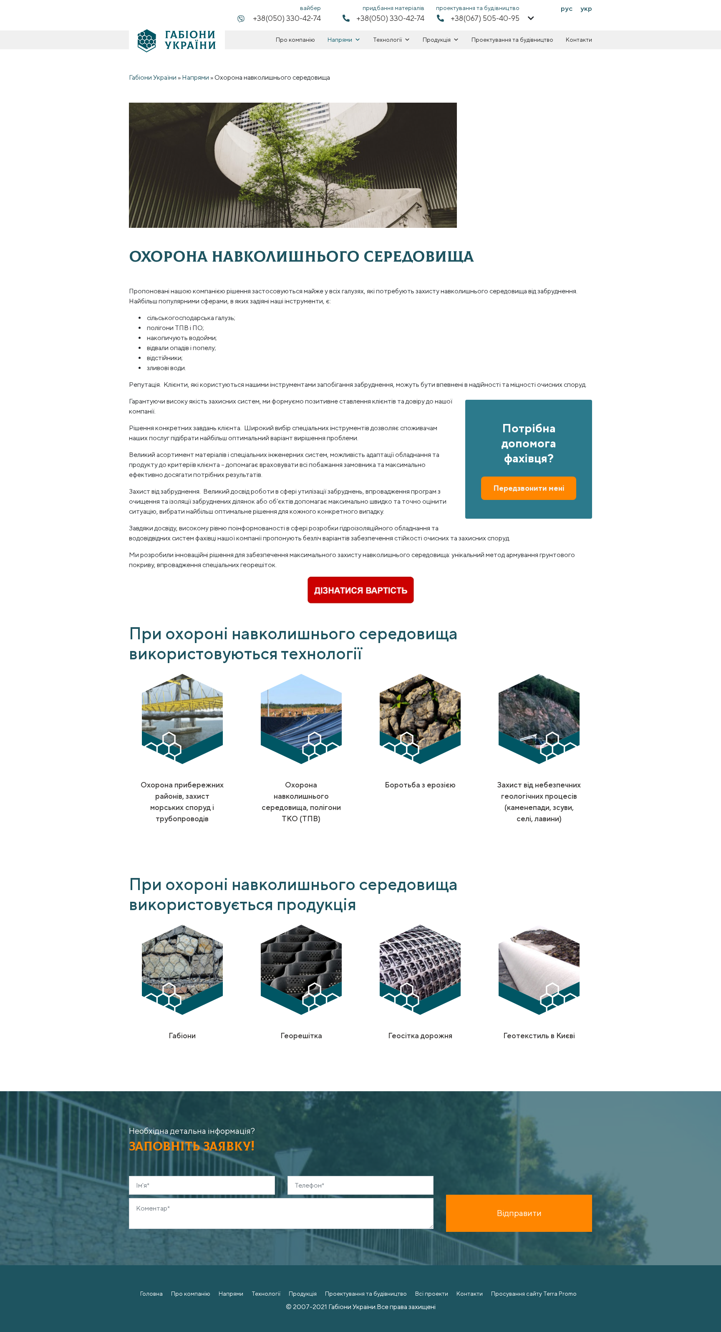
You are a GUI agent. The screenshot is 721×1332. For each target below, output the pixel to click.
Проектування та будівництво (512, 39)
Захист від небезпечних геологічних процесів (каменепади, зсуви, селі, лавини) (539, 801)
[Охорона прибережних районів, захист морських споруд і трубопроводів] (182, 719)
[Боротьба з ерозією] (420, 719)
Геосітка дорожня (420, 1035)
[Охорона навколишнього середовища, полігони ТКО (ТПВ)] (301, 719)
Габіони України (152, 77)
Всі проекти (431, 1293)
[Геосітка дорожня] (420, 969)
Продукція (437, 39)
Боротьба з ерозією (420, 784)
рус (566, 8)
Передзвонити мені (529, 488)
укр (586, 8)
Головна (151, 1293)
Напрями (340, 39)
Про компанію (295, 39)
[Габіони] (182, 969)
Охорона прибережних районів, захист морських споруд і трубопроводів (182, 801)
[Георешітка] (301, 969)
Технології (387, 39)
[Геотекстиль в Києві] (539, 969)
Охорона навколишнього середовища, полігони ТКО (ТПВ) (301, 801)
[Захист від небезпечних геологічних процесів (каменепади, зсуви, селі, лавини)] (539, 719)
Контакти (579, 39)
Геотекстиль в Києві (539, 1035)
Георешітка (301, 1035)
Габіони (182, 1035)
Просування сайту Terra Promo (534, 1293)
